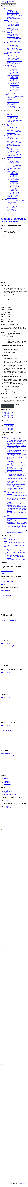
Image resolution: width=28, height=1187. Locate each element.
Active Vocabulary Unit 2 (13, 25)
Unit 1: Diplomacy (11, 66)
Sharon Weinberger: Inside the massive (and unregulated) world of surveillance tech (16, 528)
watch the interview (6, 730)
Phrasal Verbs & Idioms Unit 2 (14, 27)
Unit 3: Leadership (11, 83)
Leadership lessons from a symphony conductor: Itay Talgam (16, 489)
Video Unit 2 (10, 21)
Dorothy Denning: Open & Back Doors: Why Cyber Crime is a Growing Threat (17, 524)
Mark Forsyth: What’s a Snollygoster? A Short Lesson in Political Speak (17, 469)
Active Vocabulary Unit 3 (13, 37)
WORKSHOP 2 (14, 69)
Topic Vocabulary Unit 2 (13, 24)
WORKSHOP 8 (14, 79)
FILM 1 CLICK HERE (7, 571)
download (3, 228)
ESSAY (9, 100)
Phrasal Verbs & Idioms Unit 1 (14, 15)
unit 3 (5, 472)
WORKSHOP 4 (14, 72)
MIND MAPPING (11, 97)
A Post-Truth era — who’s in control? (16, 552)
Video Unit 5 (10, 55)
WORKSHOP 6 (14, 76)
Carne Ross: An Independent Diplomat (16, 440)
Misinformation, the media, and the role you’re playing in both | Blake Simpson (16, 507)
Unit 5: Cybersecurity (12, 93)
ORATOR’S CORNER (13, 102)
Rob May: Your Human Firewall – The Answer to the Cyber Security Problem (16, 521)
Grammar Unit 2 (11, 28)
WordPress (9, 1183)
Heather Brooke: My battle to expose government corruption (16, 499)
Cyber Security (7, 784)
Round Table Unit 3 (9, 426)
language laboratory (8, 790)
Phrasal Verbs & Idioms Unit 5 (14, 61)
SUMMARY (10, 99)
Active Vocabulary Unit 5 (13, 59)
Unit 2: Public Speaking (13, 75)
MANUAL (6, 95)
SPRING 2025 (7, 807)
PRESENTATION (11, 106)
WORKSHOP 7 (14, 78)
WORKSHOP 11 (14, 85)
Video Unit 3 (10, 32)
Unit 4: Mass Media (12, 92)
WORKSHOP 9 (14, 80)
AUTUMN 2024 (8, 806)
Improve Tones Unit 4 (12, 45)
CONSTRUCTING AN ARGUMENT (16, 96)
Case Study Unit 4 (8, 416)
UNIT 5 (6, 54)
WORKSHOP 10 (14, 82)
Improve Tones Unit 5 (12, 56)
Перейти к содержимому (7, 1)
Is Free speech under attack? (14, 551)
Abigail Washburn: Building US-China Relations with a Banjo (16, 446)
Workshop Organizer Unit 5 (14, 63)
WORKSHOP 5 (14, 73)
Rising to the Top (5, 2)
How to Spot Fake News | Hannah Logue (17, 512)
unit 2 (5, 448)
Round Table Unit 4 (9, 428)
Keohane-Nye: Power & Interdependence (13, 220)
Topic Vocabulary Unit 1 (13, 13)
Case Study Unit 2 (8, 413)
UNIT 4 (6, 42)
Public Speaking (8, 779)
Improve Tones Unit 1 (12, 11)
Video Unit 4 (10, 44)
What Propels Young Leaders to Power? (16, 545)
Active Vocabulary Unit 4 (13, 48)
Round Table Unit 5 (9, 429)
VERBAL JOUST (11, 104)
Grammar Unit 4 (11, 51)
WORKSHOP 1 (14, 68)
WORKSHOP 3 (14, 71)
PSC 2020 (6, 800)
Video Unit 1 (10, 10)
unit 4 (5, 491)
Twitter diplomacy (11, 539)
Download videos (8, 406)
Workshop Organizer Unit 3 (14, 41)
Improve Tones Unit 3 (12, 34)
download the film (5, 590)
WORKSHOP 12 (14, 86)
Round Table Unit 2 (9, 425)
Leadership (6, 781)
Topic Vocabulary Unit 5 (13, 58)
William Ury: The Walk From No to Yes (16, 441)
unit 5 (5, 516)
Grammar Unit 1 (11, 17)
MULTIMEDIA (8, 65)
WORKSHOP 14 (14, 89)
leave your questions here (7, 592)
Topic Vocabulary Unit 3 (13, 35)
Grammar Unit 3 (11, 39)
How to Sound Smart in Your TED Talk (16, 471)
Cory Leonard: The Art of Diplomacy (16, 439)
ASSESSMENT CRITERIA (14, 107)
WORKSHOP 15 (14, 90)
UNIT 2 (6, 20)
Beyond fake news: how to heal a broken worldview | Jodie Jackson (17, 504)
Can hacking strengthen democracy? (16, 555)
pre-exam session (8, 791)
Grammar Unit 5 (11, 62)
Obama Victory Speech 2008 (14, 453)
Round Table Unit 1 (9, 424)
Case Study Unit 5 (8, 418)
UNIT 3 (6, 31)
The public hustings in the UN (14, 474)
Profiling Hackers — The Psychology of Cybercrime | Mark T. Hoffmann (17, 531)
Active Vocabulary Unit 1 (13, 14)
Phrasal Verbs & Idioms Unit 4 (14, 49)
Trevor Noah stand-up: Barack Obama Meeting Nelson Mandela (16, 450)
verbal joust (6, 793)
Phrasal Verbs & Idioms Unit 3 (14, 38)
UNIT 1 (6, 8)
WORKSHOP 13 (14, 87)
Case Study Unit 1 (8, 412)
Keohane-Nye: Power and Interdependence (12, 279)
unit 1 (5, 437)
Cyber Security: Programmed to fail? (16, 559)
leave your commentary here (8, 646)
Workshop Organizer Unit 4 (14, 52)
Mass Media (7, 782)
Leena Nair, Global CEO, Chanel (15, 487)
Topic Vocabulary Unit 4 (13, 46)
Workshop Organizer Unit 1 (14, 18)
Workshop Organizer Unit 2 (14, 30)
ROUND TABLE (11, 103)
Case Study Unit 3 (8, 415)
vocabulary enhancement (10, 794)
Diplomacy (6, 778)
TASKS (3, 584)
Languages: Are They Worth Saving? (16, 542)
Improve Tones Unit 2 (12, 22)
